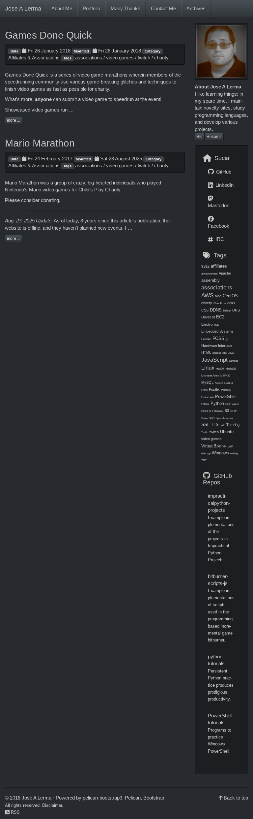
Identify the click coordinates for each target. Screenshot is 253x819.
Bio (200, 136)
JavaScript (214, 359)
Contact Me (163, 8)
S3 (227, 410)
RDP (228, 404)
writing (234, 453)
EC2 (220, 316)
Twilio (204, 432)
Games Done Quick (48, 35)
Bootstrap (153, 798)
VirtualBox (211, 445)
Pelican (133, 798)
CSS (205, 310)
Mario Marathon (40, 143)
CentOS (230, 295)
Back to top (236, 798)
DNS (236, 310)
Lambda (233, 360)
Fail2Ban (206, 339)
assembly (210, 280)
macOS (220, 368)
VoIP (230, 446)
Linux (207, 367)
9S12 (205, 266)
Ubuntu (227, 431)
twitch (144, 57)
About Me (61, 8)
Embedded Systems (217, 331)
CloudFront (219, 303)
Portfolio (91, 8)
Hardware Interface (216, 345)
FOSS (218, 338)
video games (120, 57)
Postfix (214, 389)
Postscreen (207, 397)
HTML (206, 352)
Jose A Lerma (23, 8)
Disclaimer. (52, 805)
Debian (227, 310)
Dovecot (208, 317)
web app (206, 453)
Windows (220, 452)
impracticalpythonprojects (219, 503)
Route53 (218, 411)
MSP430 (225, 375)
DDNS (216, 310)
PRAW (205, 404)
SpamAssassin (224, 418)
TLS (215, 424)
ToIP (222, 425)
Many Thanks (125, 8)
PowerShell (226, 396)
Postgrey (226, 389)
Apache (225, 273)
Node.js (228, 382)
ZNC (204, 460)
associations (88, 57)
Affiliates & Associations (34, 57)
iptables (216, 352)
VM (224, 446)
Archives (196, 8)
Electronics (210, 324)
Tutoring (232, 425)
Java (231, 352)
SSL (205, 424)
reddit (235, 404)
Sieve (204, 418)
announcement (209, 273)
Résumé (214, 136)
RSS (15, 812)
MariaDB (231, 368)
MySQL (207, 382)
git (227, 339)
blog (218, 296)
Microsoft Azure (210, 375)
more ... (13, 120)
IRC (219, 239)
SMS (211, 418)
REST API (207, 411)
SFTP (233, 411)
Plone (204, 389)
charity (161, 57)
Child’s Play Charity (99, 189)
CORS (231, 303)
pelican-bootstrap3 (102, 798)
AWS (207, 295)
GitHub (223, 172)
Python (217, 403)
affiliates (219, 266)
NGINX (219, 382)
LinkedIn (224, 185)
